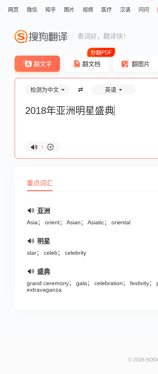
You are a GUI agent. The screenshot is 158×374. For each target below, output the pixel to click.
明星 (43, 241)
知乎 (50, 9)
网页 (13, 9)
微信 (32, 9)
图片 (69, 9)
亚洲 (43, 210)
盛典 (43, 271)
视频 (88, 9)
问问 (144, 9)
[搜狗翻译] (41, 36)
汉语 (125, 9)
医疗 (106, 9)
